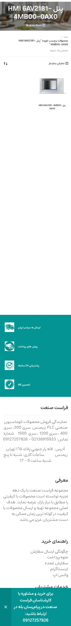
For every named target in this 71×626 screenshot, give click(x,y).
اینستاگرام (59, 569)
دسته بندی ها (33, 25)
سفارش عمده (56, 563)
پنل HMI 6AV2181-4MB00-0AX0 (52, 107)
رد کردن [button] (5, 607)
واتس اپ (60, 575)
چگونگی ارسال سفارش (49, 551)
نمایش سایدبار (57, 63)
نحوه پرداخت (57, 557)
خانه (65, 37)
